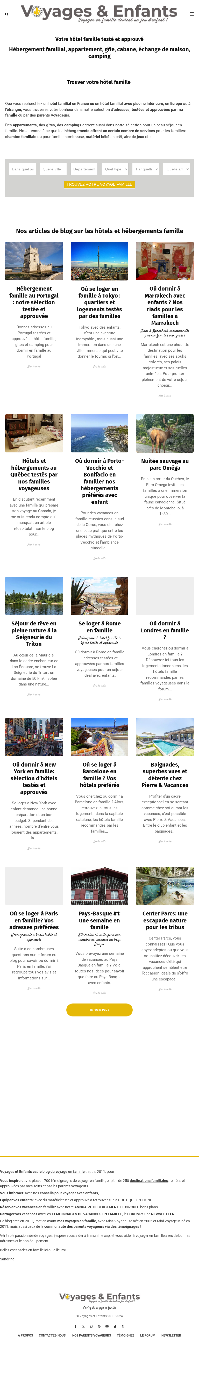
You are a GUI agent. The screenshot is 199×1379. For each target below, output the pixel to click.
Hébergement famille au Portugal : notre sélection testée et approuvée (34, 302)
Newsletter (171, 1335)
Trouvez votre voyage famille (99, 184)
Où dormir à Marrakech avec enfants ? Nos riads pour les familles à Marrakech (165, 305)
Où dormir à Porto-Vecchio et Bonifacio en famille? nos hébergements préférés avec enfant (99, 481)
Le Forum (147, 1335)
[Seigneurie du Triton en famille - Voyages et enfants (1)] (34, 596)
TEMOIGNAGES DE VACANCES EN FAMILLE (87, 1214)
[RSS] (123, 1326)
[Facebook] (75, 1326)
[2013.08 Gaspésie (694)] (34, 433)
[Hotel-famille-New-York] (34, 737)
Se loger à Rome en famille (100, 627)
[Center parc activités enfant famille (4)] (165, 886)
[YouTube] (107, 1326)
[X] (83, 1326)
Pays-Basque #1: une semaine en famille (99, 920)
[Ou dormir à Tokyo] (100, 261)
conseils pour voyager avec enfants (68, 1193)
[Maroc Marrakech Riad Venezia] (165, 261)
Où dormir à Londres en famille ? (165, 630)
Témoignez (125, 1335)
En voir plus (99, 1010)
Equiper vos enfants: (17, 1200)
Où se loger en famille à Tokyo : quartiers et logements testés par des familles (99, 303)
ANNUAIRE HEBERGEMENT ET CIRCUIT (106, 1207)
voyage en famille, (91, 1181)
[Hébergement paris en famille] (34, 886)
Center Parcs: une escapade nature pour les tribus (165, 920)
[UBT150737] (165, 737)
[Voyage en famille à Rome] (100, 596)
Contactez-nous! (52, 1335)
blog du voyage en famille (63, 1171)
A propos (25, 1335)
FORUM (133, 1214)
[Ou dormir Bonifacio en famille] (100, 433)
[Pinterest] (99, 1326)
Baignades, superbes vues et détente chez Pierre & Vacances (164, 775)
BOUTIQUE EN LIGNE (135, 1200)
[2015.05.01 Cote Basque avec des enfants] (100, 886)
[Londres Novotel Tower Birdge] (165, 596)
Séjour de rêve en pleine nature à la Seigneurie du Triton (34, 633)
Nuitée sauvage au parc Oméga (165, 464)
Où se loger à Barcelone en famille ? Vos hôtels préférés (99, 775)
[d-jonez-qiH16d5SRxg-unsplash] (100, 737)
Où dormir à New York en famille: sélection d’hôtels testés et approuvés (34, 778)
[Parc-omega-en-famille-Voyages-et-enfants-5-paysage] (165, 433)
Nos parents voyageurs (91, 1335)
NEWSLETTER (162, 1214)
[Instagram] (91, 1326)
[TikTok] (115, 1326)
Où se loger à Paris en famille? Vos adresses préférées (34, 920)
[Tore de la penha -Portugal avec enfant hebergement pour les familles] (34, 261)
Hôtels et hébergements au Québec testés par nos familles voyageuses (34, 475)
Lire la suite (34, 367)
